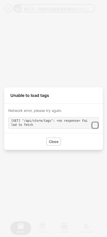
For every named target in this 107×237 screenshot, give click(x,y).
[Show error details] (95, 125)
